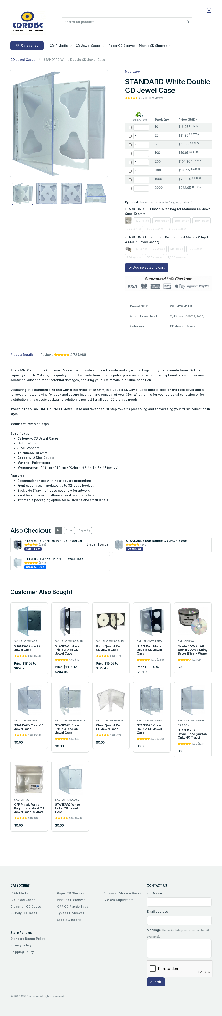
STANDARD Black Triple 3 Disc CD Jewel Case (67, 649)
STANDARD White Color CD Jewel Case (53, 559)
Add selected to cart (148, 267)
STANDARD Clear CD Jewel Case (29, 727)
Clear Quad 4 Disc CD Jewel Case (109, 727)
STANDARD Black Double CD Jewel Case (54, 541)
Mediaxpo (132, 71)
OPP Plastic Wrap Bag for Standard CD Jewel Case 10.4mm (29, 808)
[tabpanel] (111, 435)
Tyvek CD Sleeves (70, 913)
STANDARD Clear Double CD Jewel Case (156, 541)
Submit (155, 982)
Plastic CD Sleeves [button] (153, 46)
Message (154, 930)
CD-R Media (19, 893)
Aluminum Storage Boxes (122, 893)
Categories (29, 45)
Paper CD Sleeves (121, 46)
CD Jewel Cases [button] (88, 46)
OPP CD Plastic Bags (72, 906)
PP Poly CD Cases (23, 913)
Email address (157, 911)
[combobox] (127, 21)
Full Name (154, 893)
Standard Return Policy (27, 938)
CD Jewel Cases (22, 59)
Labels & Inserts (69, 920)
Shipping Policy (22, 952)
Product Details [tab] (22, 354)
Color (69, 530)
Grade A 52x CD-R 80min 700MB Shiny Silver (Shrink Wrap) (192, 649)
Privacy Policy (20, 945)
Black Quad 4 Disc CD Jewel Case (109, 648)
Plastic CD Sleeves (71, 900)
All (58, 530)
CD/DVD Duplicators (118, 900)
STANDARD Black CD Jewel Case (29, 648)
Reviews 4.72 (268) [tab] (63, 354)
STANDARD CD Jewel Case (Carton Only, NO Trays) (192, 733)
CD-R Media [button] (59, 46)
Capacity (84, 530)
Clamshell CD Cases (25, 906)
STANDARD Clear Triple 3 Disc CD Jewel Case (67, 728)
